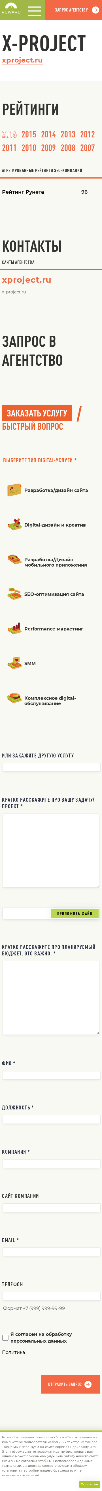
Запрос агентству (71, 9)
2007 (87, 147)
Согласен (89, 1484)
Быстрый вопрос (32, 426)
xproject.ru (22, 60)
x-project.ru (14, 292)
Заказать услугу (37, 412)
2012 (87, 134)
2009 (48, 147)
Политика (13, 1352)
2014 (48, 134)
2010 (29, 147)
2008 (68, 147)
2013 (68, 134)
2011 (9, 147)
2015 (29, 134)
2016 (9, 134)
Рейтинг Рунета (23, 192)
